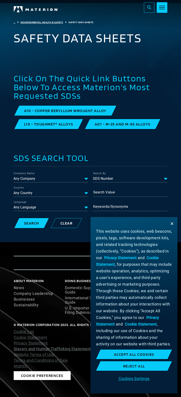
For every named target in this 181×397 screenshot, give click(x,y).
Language (20, 202)
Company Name (24, 173)
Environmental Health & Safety (42, 22)
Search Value (104, 192)
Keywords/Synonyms (110, 206)
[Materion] (36, 9)
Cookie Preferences (42, 375)
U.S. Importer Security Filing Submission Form (86, 310)
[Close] (172, 223)
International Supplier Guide (85, 300)
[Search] (149, 7)
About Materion (29, 281)
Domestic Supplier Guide (82, 290)
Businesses (24, 299)
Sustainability (26, 305)
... (14, 22)
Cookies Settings (134, 378)
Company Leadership (33, 293)
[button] (65, 111)
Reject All (134, 366)
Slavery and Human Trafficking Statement (52, 348)
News (19, 288)
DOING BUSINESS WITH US (86, 281)
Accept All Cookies (134, 354)
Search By (99, 173)
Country (19, 187)
